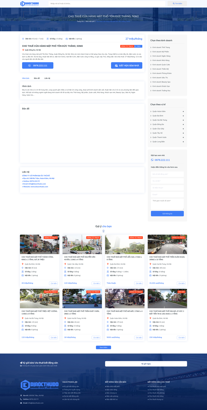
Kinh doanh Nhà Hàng (161, 60)
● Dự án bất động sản (71, 396)
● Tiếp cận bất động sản (72, 393)
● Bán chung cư (111, 393)
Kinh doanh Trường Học (161, 91)
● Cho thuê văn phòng (156, 393)
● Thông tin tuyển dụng (71, 390)
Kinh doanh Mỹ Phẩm (161, 52)
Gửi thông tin (167, 214)
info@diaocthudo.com (33, 403)
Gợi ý (103, 226)
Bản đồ (37, 78)
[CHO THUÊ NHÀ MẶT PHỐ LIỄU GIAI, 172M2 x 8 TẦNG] (124, 244)
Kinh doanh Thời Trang (161, 47)
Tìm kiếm (178, 3)
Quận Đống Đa (158, 124)
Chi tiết (53, 283)
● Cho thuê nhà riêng (155, 396)
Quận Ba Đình (158, 116)
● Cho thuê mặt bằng (156, 390)
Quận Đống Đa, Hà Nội (33, 50)
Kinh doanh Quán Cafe (161, 65)
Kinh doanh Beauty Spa (161, 82)
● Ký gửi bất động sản (71, 386)
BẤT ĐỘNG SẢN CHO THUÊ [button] (159, 382)
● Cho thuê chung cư (155, 399)
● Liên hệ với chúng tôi (71, 399)
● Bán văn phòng (111, 396)
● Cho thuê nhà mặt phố (157, 386)
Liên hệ (47, 78)
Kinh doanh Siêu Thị (160, 78)
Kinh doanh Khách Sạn (161, 86)
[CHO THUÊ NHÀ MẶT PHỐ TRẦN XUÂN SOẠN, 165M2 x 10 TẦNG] (167, 244)
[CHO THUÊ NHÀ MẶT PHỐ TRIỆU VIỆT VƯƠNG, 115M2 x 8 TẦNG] (39, 298)
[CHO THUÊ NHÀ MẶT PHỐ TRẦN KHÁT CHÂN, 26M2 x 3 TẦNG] (82, 298)
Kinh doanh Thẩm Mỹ (161, 69)
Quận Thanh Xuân (159, 137)
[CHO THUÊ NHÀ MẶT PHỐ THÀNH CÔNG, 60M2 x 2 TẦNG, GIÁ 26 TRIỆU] (39, 244)
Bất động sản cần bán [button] (115, 382)
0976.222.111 (162, 159)
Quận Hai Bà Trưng (160, 120)
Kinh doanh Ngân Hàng (161, 56)
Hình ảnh (25, 78)
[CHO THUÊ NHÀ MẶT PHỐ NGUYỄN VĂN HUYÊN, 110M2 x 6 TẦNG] (82, 244)
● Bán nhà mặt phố (112, 386)
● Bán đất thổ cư (111, 399)
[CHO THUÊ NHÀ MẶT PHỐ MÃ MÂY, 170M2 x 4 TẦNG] (124, 298)
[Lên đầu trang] (200, 398)
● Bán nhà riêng (111, 390)
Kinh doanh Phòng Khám (162, 73)
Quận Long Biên (159, 142)
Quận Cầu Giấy (158, 129)
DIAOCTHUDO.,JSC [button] (70, 382)
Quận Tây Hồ (157, 133)
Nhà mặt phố (90, 21)
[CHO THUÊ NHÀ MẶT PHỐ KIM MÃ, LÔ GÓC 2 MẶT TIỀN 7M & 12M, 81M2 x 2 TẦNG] (167, 298)
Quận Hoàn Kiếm (159, 111)
